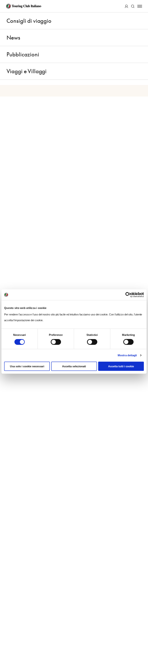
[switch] (56, 342)
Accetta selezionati (74, 366)
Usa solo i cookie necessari (27, 366)
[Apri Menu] (139, 6)
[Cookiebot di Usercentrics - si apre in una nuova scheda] (128, 295)
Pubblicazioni (22, 54)
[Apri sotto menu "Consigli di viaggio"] (140, 20)
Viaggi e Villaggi (26, 71)
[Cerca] (132, 6)
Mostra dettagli (127, 355)
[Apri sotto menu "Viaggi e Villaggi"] (140, 71)
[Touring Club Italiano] (23, 6)
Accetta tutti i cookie (121, 366)
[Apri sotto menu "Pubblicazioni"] (140, 54)
